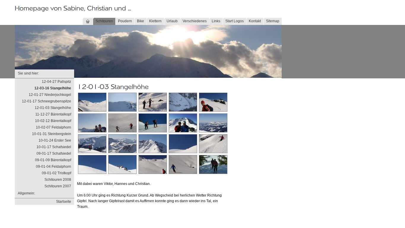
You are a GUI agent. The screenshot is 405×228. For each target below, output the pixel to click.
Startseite (63, 202)
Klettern (155, 21)
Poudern (125, 21)
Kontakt (255, 21)
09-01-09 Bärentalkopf (53, 160)
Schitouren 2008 (57, 180)
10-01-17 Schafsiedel (53, 147)
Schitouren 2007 (57, 186)
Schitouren (104, 21)
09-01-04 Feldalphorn (53, 166)
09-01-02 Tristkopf (56, 173)
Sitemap (272, 21)
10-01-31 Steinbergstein (51, 134)
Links (216, 21)
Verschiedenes (195, 21)
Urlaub (172, 21)
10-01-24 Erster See (55, 140)
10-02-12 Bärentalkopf (53, 121)
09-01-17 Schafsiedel (53, 153)
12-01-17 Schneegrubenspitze (46, 101)
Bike (140, 21)
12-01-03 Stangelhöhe (53, 108)
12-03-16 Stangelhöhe (52, 88)
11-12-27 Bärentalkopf (53, 114)
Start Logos (234, 21)
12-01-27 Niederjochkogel (50, 95)
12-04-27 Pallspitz (56, 82)
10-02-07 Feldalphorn (53, 127)
